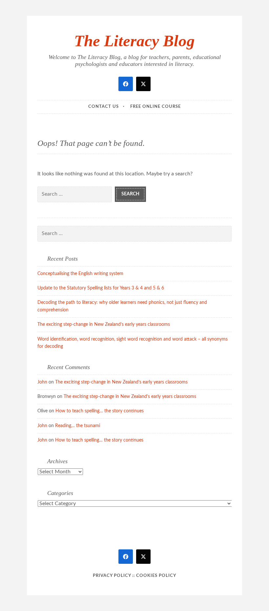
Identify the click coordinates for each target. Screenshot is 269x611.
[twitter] (143, 84)
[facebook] (125, 84)
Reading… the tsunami (77, 426)
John (42, 382)
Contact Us (103, 107)
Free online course (155, 107)
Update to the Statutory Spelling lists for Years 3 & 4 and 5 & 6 (100, 288)
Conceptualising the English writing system (80, 273)
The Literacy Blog (134, 41)
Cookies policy (156, 576)
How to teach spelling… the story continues (99, 411)
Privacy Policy (112, 576)
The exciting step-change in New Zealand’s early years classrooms (103, 324)
